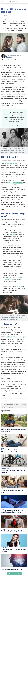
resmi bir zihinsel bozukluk (15, 182)
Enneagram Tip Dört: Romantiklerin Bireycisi (13, 550)
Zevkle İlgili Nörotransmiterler (11, 569)
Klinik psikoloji (9, 5)
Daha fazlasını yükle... (14, 574)
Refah (2, 428)
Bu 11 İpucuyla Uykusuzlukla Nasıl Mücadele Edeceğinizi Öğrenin (12, 511)
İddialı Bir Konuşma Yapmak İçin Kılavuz (12, 491)
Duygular (3, 529)
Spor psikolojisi (5, 468)
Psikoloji (3, 5)
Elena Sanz (9, 56)
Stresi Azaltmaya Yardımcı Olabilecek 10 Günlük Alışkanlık (12, 451)
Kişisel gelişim (4, 547)
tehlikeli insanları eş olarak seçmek (16, 337)
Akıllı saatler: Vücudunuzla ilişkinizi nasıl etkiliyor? (13, 430)
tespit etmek (10, 376)
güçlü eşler (11, 234)
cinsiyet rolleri (19, 286)
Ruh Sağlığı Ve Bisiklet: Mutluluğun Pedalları (13, 471)
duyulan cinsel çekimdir (11, 163)
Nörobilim (3, 568)
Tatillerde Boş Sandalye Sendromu (13, 531)
